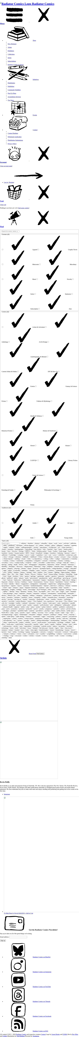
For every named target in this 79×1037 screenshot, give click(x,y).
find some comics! (23, 208)
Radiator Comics (21, 1034)
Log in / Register (9, 182)
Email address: (4, 937)
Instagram (7, 794)
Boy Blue (75, 1034)
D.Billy (65, 1034)
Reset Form (32, 653)
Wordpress (36, 1036)
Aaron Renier (55, 1034)
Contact (43, 1034)
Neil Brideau (21, 1036)
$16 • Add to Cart (27, 913)
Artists (3, 658)
